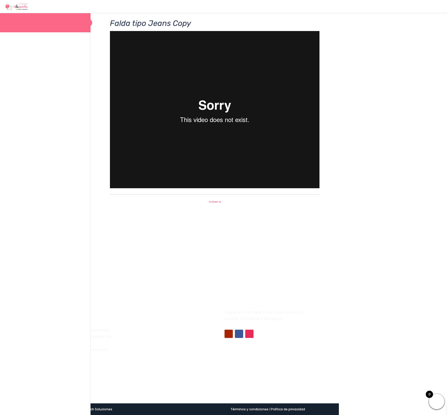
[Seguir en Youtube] (229, 334)
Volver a (215, 202)
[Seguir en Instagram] (249, 334)
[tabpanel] (214, 110)
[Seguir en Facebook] (239, 334)
